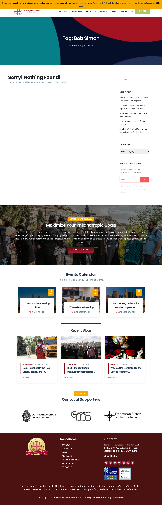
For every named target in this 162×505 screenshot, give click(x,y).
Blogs (124, 11)
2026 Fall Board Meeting (81, 307)
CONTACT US (67, 467)
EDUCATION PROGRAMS (71, 460)
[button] (16, 416)
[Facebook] (106, 463)
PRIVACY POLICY (68, 463)
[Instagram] (110, 463)
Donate (142, 11)
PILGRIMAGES (67, 456)
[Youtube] (119, 463)
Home (74, 45)
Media (114, 11)
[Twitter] (115, 463)
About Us (62, 11)
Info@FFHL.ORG (130, 451)
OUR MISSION (67, 449)
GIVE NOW (65, 445)
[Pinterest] (128, 463)
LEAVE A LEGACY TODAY (81, 250)
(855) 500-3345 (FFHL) (114, 451)
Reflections (28, 364)
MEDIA (64, 452)
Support (104, 11)
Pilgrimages (76, 11)
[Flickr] (132, 463)
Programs (91, 11)
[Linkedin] (124, 463)
